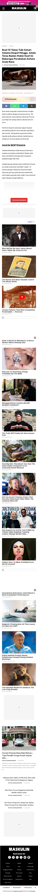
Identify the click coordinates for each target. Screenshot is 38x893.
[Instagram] (13, 857)
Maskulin (4, 46)
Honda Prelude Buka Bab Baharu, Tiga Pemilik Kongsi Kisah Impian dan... (17, 755)
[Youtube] (25, 857)
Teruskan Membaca (19, 200)
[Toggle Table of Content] (30, 99)
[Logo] (19, 8)
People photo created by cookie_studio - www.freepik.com (17, 93)
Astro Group (32, 891)
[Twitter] (17, 857)
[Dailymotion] (28, 857)
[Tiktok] (21, 857)
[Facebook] (9, 857)
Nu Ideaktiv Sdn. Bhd (17, 891)
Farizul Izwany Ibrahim (11, 65)
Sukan (11, 46)
